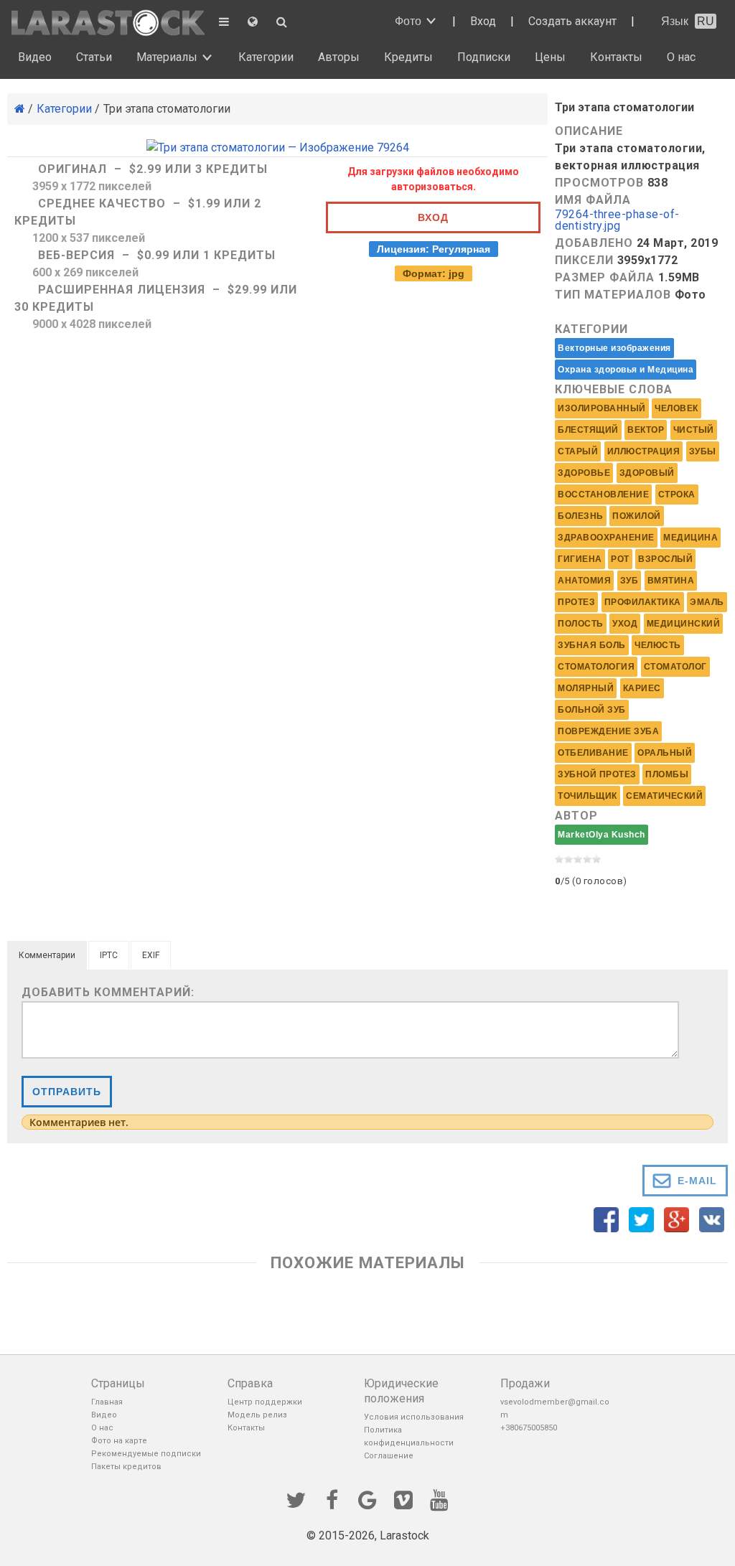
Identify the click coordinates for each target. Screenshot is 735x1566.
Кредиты (408, 57)
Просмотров (599, 182)
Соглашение (388, 1455)
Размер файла (605, 277)
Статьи (94, 57)
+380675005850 (528, 1428)
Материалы (166, 57)
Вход (483, 21)
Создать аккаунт (572, 21)
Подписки (483, 57)
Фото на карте (119, 1440)
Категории (266, 57)
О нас (681, 57)
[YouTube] (439, 1498)
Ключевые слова (614, 389)
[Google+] (367, 1498)
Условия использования (414, 1417)
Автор (576, 815)
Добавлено (594, 243)
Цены (550, 57)
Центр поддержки (265, 1402)
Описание (589, 131)
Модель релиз (257, 1415)
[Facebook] (331, 1498)
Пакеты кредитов (126, 1466)
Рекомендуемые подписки (146, 1453)
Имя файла (593, 200)
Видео (35, 57)
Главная (107, 1402)
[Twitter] (295, 1498)
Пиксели (584, 260)
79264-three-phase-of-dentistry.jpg (617, 221)
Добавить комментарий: (108, 992)
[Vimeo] (403, 1498)
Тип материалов (613, 294)
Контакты (616, 57)
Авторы (339, 57)
